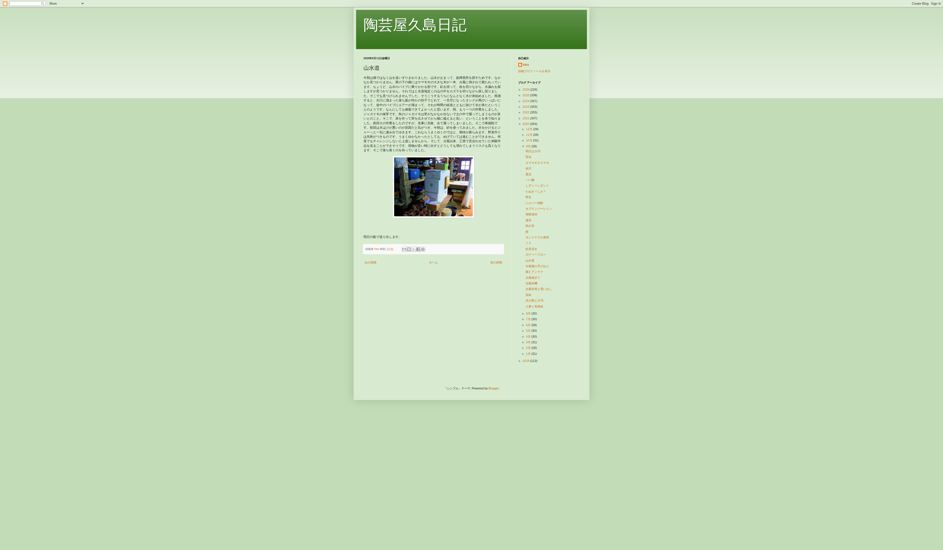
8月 (528, 313)
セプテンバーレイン (539, 208)
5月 (528, 330)
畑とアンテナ (534, 272)
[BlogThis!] (408, 249)
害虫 (528, 157)
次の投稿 (370, 262)
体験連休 (531, 214)
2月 (528, 348)
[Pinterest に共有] (422, 249)
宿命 (528, 295)
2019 (526, 361)
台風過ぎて (533, 277)
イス (528, 243)
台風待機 (531, 283)
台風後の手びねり (537, 266)
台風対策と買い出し (539, 289)
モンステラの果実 (537, 237)
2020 (526, 124)
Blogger (493, 388)
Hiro (526, 65)
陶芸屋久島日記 (415, 25)
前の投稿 (496, 262)
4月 (528, 336)
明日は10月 (533, 151)
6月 (528, 325)
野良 (528, 197)
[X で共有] (413, 249)
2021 (526, 118)
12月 (529, 129)
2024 (526, 101)
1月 (528, 354)
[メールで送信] (404, 249)
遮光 (528, 174)
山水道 (530, 260)
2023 (526, 107)
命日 (528, 168)
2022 (526, 112)
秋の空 (530, 226)
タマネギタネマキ (537, 163)
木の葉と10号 (535, 300)
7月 (528, 319)
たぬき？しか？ (536, 191)
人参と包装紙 (534, 306)
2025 (526, 95)
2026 (526, 89)
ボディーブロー (536, 254)
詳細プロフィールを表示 (534, 71)
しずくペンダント (537, 185)
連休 (528, 220)
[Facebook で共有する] (418, 249)
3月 (528, 342)
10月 (529, 140)
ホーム (433, 262)
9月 (528, 146)
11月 (529, 135)
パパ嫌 (530, 180)
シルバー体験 (534, 203)
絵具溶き (531, 249)
